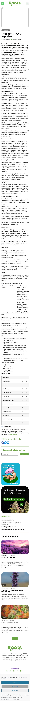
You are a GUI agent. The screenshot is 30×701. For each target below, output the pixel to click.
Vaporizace (5, 30)
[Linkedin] (22, 672)
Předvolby (15, 690)
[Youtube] (18, 672)
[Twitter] (11, 672)
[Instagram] (15, 672)
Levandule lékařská (7, 520)
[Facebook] (8, 672)
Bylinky (4, 552)
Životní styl (5, 617)
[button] (27, 3)
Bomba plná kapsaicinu (8, 527)
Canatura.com (13, 434)
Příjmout (15, 682)
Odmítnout (15, 686)
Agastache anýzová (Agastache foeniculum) (11, 523)
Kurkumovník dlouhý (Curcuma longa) (13, 529)
